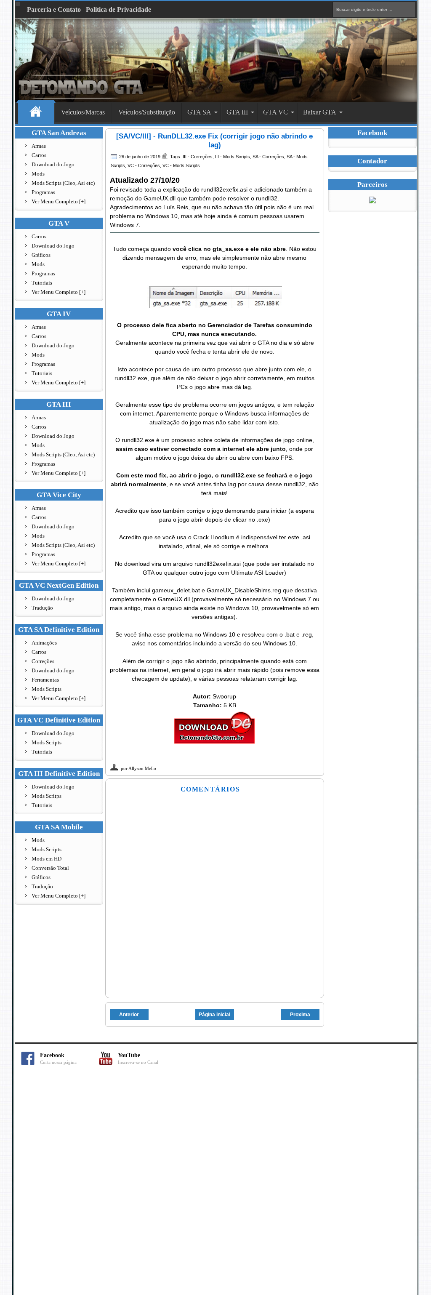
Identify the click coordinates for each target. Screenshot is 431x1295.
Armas (39, 146)
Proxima (300, 1015)
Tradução (42, 608)
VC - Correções (144, 165)
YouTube (138, 1058)
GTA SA (199, 112)
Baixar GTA (319, 112)
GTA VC (275, 112)
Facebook (58, 1058)
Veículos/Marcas (83, 112)
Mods (38, 174)
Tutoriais (42, 283)
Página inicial (214, 1015)
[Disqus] (215, 1184)
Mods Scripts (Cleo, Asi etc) (63, 183)
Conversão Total (50, 868)
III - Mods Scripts (232, 156)
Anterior (129, 1015)
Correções (43, 661)
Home (36, 112)
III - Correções (198, 156)
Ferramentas (45, 680)
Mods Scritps (46, 796)
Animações (44, 643)
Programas (43, 192)
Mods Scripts (46, 689)
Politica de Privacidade (118, 9)
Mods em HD (46, 858)
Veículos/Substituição (146, 112)
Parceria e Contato (54, 9)
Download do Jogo (53, 164)
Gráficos (41, 255)
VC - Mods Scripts (181, 165)
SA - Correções (268, 156)
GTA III (237, 112)
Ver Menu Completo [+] (58, 201)
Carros (39, 155)
